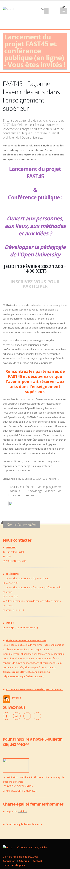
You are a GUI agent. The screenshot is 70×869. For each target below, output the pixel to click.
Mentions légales (14, 865)
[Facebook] (6, 716)
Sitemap (24, 860)
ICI (58, 478)
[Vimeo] (27, 716)
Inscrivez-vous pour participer (35, 284)
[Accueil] (10, 8)
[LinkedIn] (17, 716)
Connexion (9, 860)
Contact (37, 860)
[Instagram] (37, 716)
